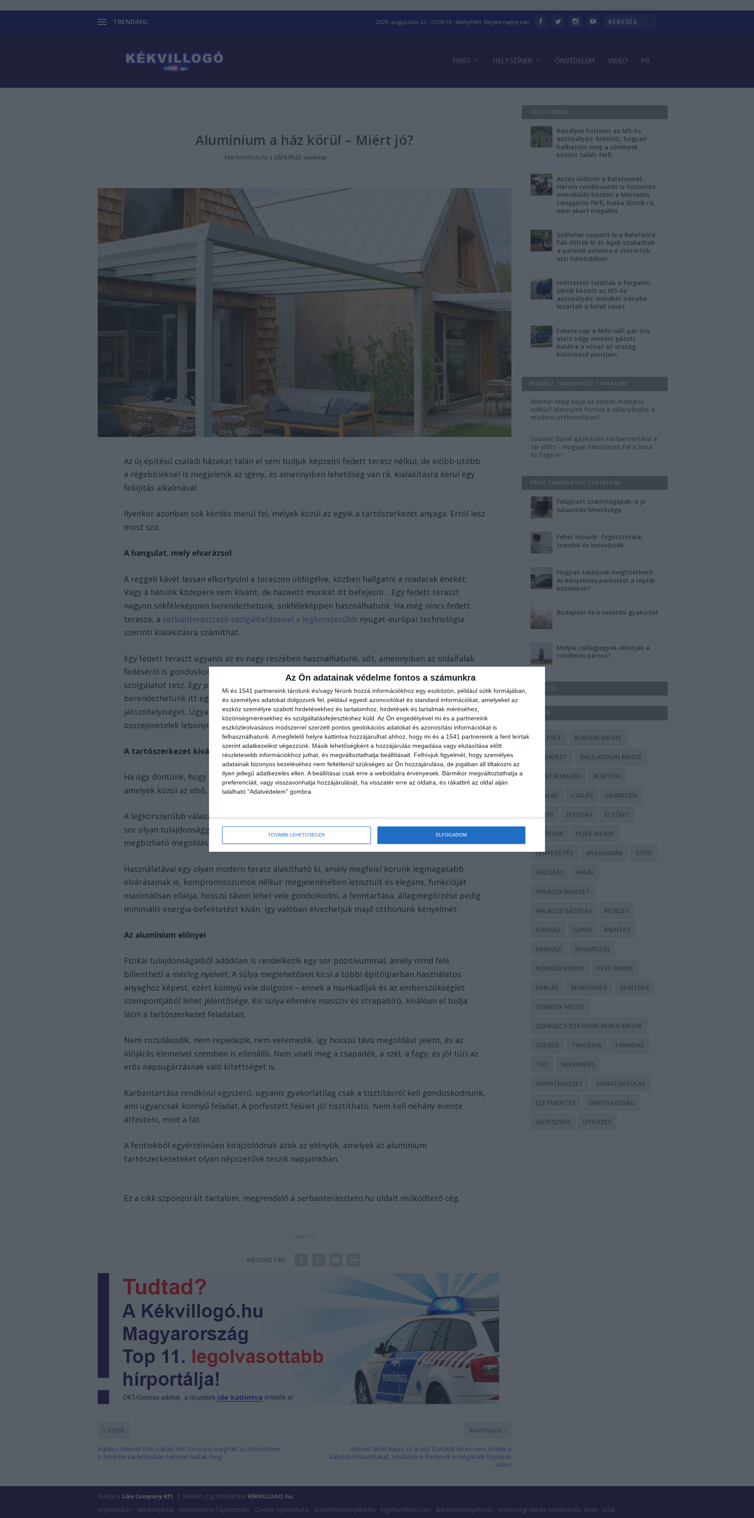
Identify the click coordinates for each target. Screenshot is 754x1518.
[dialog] (377, 759)
